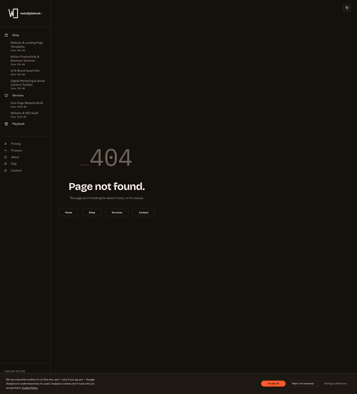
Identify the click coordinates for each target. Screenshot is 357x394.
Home (68, 212)
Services (117, 212)
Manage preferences (335, 383)
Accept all (273, 383)
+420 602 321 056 (14, 371)
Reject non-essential (303, 383)
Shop (92, 212)
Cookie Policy (30, 388)
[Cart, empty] (347, 8)
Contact (143, 212)
